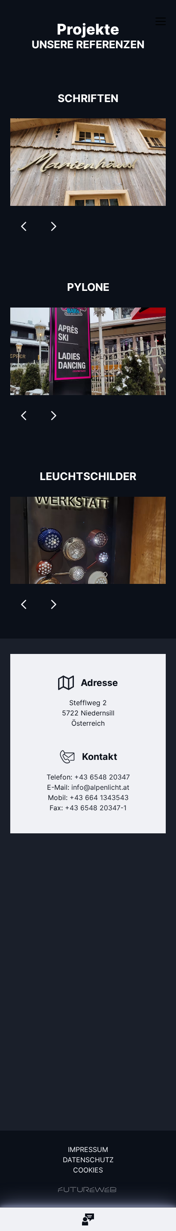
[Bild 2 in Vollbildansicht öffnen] (88, 162)
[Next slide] (53, 226)
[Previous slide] (24, 226)
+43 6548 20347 (102, 777)
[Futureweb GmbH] (87, 1189)
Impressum (88, 1149)
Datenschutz (88, 1159)
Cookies (88, 1170)
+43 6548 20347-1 (95, 807)
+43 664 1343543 (99, 797)
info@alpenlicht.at (100, 787)
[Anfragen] (88, 1219)
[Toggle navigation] (160, 21)
